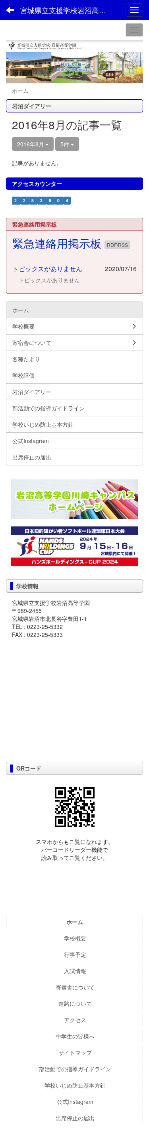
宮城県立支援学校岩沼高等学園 (69, 10)
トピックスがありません (47, 268)
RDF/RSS (117, 244)
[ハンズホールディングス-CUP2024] (74, 546)
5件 (65, 144)
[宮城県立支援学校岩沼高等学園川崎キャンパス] (74, 499)
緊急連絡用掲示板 (58, 243)
